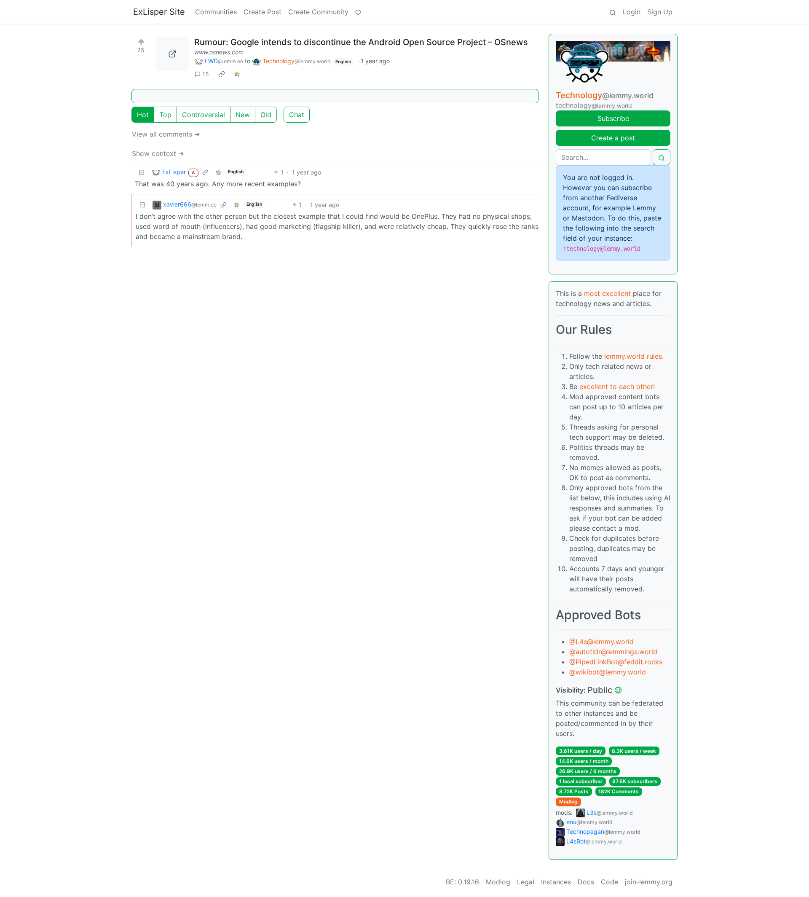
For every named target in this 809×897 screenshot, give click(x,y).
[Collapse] (141, 172)
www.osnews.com (219, 52)
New (243, 114)
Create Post (262, 12)
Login (631, 12)
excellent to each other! (617, 386)
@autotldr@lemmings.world (613, 651)
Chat (296, 114)
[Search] (612, 11)
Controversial (203, 114)
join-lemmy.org (648, 882)
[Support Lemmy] (358, 11)
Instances (556, 882)
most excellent (607, 293)
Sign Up (659, 12)
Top (165, 114)
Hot (143, 114)
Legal (525, 882)
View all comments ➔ (166, 134)
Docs (586, 882)
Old (265, 114)
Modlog (568, 801)
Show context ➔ (158, 153)
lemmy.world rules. (634, 356)
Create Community (318, 12)
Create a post (613, 138)
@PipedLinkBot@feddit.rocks (615, 662)
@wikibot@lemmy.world (607, 672)
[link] (221, 74)
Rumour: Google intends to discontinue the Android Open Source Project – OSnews (361, 42)
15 (205, 74)
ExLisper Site (159, 12)
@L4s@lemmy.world (601, 641)
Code (609, 882)
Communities (216, 12)
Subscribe (613, 118)
